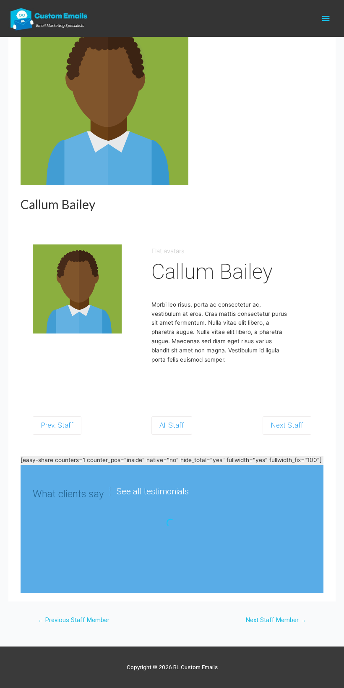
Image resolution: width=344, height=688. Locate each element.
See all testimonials (153, 491)
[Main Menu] (326, 18)
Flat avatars (168, 251)
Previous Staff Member (73, 620)
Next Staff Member (276, 620)
